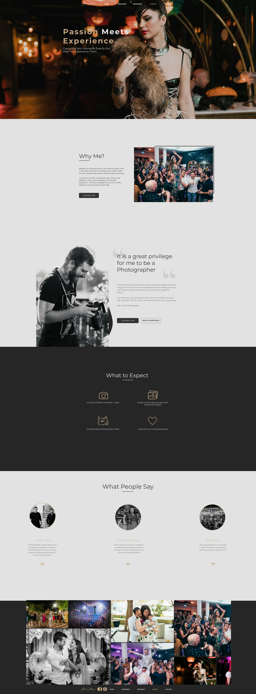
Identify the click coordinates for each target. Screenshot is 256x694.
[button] (128, 320)
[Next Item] (227, 642)
